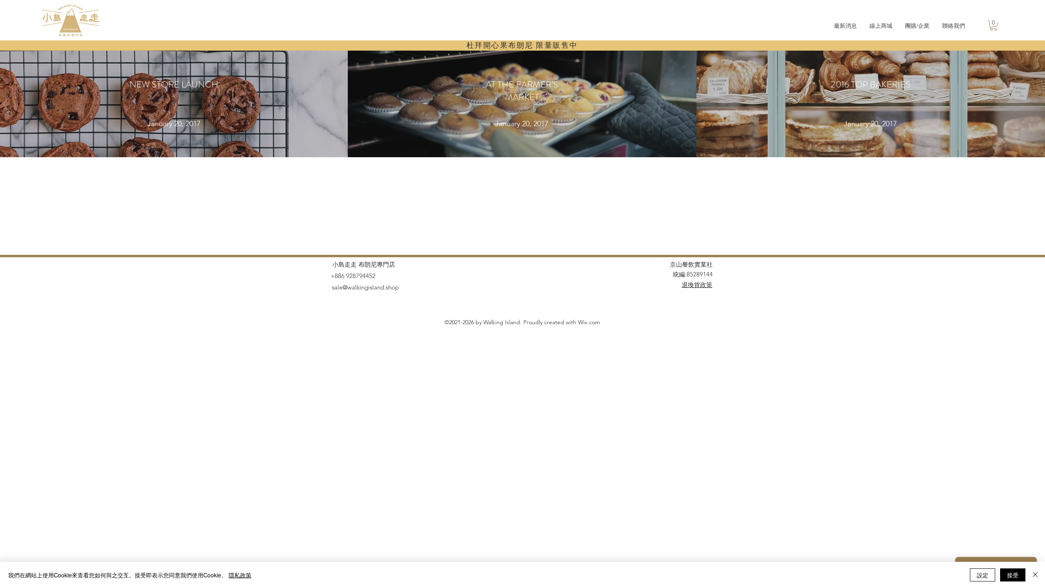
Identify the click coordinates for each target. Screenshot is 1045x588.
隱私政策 (240, 575)
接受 (1012, 575)
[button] (993, 25)
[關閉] (1035, 574)
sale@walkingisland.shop (365, 287)
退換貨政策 (697, 285)
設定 (982, 575)
